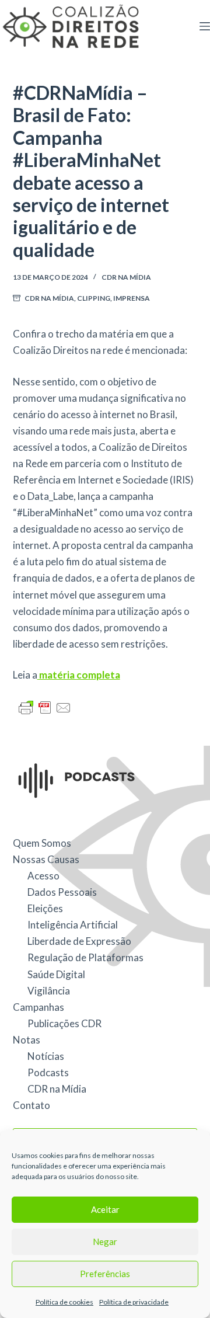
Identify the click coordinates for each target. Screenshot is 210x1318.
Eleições (45, 908)
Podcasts (48, 1072)
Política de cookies (64, 1302)
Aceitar (105, 1209)
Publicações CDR (64, 1023)
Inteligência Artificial (72, 925)
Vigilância (48, 991)
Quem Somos (42, 843)
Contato (31, 1105)
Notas (26, 1040)
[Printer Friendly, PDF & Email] (45, 707)
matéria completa (78, 675)
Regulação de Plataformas (85, 957)
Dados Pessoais (62, 892)
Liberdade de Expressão (79, 941)
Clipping (93, 298)
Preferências (105, 1273)
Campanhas (38, 1007)
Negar (105, 1241)
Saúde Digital (56, 974)
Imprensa (131, 298)
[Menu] (205, 26)
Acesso (43, 876)
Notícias (45, 1056)
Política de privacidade (134, 1302)
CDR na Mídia (126, 277)
